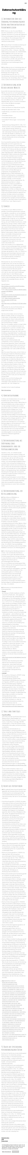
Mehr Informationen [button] (6, 390)
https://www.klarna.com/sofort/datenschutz (13, 706)
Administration (5, 1138)
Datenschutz (4, 1141)
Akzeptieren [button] (15, 1151)
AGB (2, 1139)
